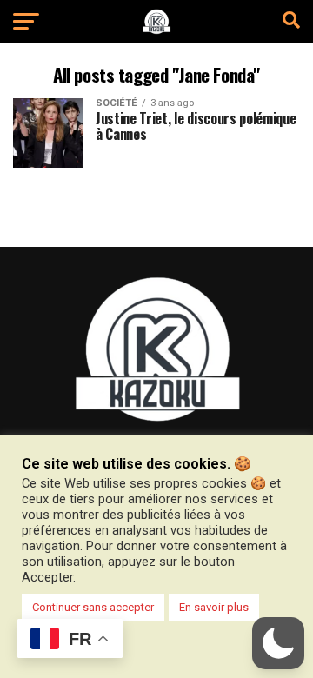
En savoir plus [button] (214, 607)
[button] (278, 643)
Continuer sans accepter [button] (93, 607)
